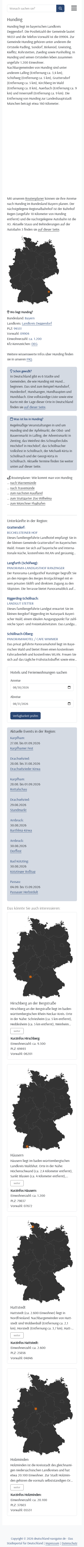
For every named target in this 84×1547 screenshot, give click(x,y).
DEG (34, 344)
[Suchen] (60, 8)
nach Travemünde (22, 488)
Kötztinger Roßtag (22, 871)
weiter (17, 1031)
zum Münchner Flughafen (27, 503)
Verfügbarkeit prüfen (25, 716)
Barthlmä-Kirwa (21, 830)
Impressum (52, 1543)
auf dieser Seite (48, 229)
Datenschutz (69, 1543)
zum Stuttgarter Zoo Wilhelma (31, 498)
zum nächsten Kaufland (26, 493)
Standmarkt (18, 810)
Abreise (15, 696)
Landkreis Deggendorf (37, 323)
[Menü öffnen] (74, 8)
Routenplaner (34, 198)
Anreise (15, 680)
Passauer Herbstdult (24, 892)
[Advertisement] (42, 151)
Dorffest (15, 851)
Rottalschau (18, 789)
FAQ (29, 359)
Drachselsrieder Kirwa (25, 768)
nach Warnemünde (23, 482)
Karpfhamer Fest (21, 748)
